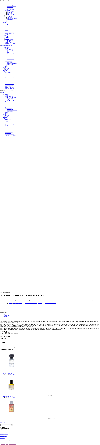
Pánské (14, 303)
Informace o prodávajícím (5, 432)
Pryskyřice (37, 303)
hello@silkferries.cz (4, 422)
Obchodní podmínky (4, 434)
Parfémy (17, 303)
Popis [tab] (4, 314)
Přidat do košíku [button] (12, 374)
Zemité (40, 303)
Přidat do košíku (3, 312)
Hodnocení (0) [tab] (5, 316)
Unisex (20, 303)
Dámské (10, 303)
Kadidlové (30, 303)
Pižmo (33, 303)
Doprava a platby (3, 436)
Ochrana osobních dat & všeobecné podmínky (8, 442)
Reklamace (2, 438)
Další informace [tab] (6, 315)
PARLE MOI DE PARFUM (5, 292)
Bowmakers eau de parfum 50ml (8, 396)
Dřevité (26, 303)
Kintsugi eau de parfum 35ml (7, 373)
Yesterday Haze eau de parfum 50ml (9, 419)
